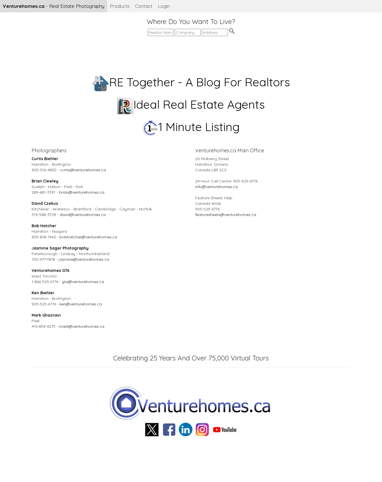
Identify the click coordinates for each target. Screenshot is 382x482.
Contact (143, 6)
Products (119, 6)
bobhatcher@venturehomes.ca (88, 236)
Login (164, 6)
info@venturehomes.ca (216, 186)
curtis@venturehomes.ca (83, 169)
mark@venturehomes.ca (81, 326)
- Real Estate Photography (53, 6)
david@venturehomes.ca (83, 214)
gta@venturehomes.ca (83, 281)
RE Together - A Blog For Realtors (199, 82)
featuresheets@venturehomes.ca (225, 214)
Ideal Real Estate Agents (199, 104)
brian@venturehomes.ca (81, 192)
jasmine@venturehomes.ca (84, 259)
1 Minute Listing (199, 126)
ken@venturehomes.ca (81, 304)
